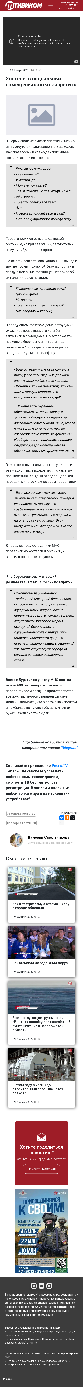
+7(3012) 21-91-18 (27, 1342)
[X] (72, 817)
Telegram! (69, 748)
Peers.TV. (60, 765)
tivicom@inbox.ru (50, 1364)
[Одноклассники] (67, 817)
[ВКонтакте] (61, 817)
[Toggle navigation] (51, 5)
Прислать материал (42, 1169)
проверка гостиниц (21, 823)
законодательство (21, 813)
